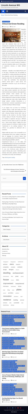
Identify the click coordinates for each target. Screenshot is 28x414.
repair (21, 296)
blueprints (18, 264)
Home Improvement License (8, 321)
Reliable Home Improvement (8, 394)
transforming (6, 305)
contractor (19, 267)
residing (13, 157)
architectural (20, 261)
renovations (16, 296)
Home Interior (6, 367)
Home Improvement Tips (8, 322)
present (4, 293)
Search (24, 178)
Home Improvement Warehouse (9, 346)
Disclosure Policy (6, 253)
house (6, 279)
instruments (13, 286)
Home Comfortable (19, 315)
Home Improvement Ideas (8, 319)
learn (4, 290)
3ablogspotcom (13, 261)
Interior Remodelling (7, 371)
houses (12, 280)
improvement (8, 283)
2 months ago (6, 333)
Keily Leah (13, 26)
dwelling (6, 273)
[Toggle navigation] (7, 11)
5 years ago (6, 26)
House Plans (5, 315)
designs (11, 269)
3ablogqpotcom (5, 261)
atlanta (12, 264)
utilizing (12, 305)
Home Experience (6, 21)
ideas (17, 280)
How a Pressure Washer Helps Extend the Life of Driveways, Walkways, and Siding (13, 376)
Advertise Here (5, 249)
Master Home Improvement (15, 324)
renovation (7, 296)
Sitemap (4, 255)
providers (10, 293)
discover (17, 269)
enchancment (18, 273)
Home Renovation (17, 322)
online (13, 290)
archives (5, 264)
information (6, 286)
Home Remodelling (14, 367)
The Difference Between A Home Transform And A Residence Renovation (14, 170)
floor (12, 276)
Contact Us (4, 251)
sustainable (16, 302)
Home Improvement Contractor (17, 317)
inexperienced (20, 283)
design (5, 269)
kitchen (19, 286)
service (22, 300)
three (22, 302)
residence (7, 300)
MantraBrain (14, 412)
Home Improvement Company (9, 362)
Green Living (11, 315)
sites (10, 302)
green (9, 157)
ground (22, 276)
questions (17, 293)
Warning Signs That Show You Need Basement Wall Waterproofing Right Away (12, 353)
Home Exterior (14, 360)
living (8, 290)
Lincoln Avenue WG (10, 5)
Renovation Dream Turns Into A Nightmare (14, 164)
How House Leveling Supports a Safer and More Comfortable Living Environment (13, 330)
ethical (6, 157)
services (5, 302)
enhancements (6, 276)
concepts (13, 267)
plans (18, 289)
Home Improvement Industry (9, 387)
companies (6, 267)
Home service (5, 324)
